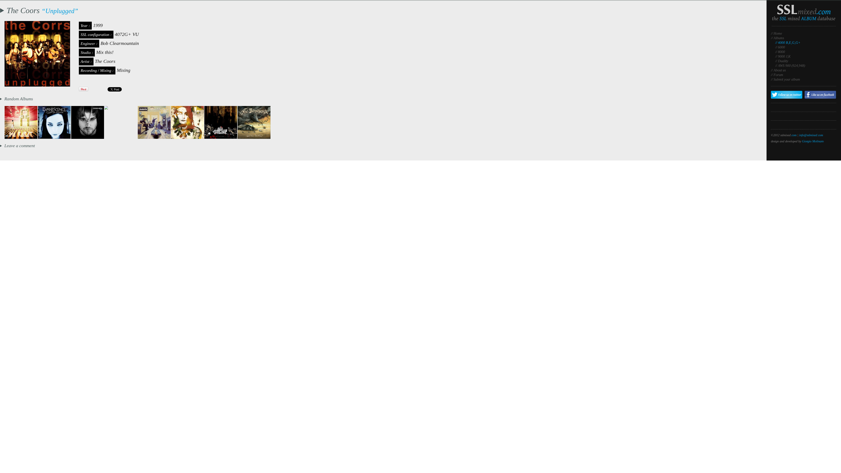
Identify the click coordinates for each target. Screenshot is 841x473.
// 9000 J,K (783, 56)
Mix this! (104, 52)
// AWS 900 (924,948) (790, 65)
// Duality (781, 61)
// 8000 (780, 52)
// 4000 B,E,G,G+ (787, 42)
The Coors (105, 61)
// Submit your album (785, 79)
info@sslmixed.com (811, 135)
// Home (776, 33)
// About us (778, 70)
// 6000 (780, 47)
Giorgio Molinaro (813, 141)
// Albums (777, 38)
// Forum (777, 75)
